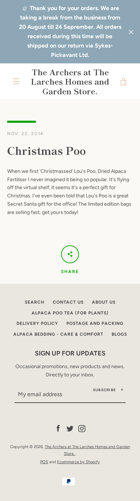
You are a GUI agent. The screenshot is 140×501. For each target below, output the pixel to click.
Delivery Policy (37, 323)
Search (35, 302)
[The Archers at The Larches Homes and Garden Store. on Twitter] (70, 428)
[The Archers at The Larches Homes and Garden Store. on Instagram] (81, 428)
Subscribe (104, 390)
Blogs (119, 334)
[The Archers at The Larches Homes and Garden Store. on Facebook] (58, 428)
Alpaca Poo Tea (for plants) (70, 313)
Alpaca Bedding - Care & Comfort (58, 334)
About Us (104, 302)
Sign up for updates (70, 353)
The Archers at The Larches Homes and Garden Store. (70, 81)
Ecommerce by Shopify (78, 461)
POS (44, 461)
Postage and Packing (94, 323)
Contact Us (68, 302)
